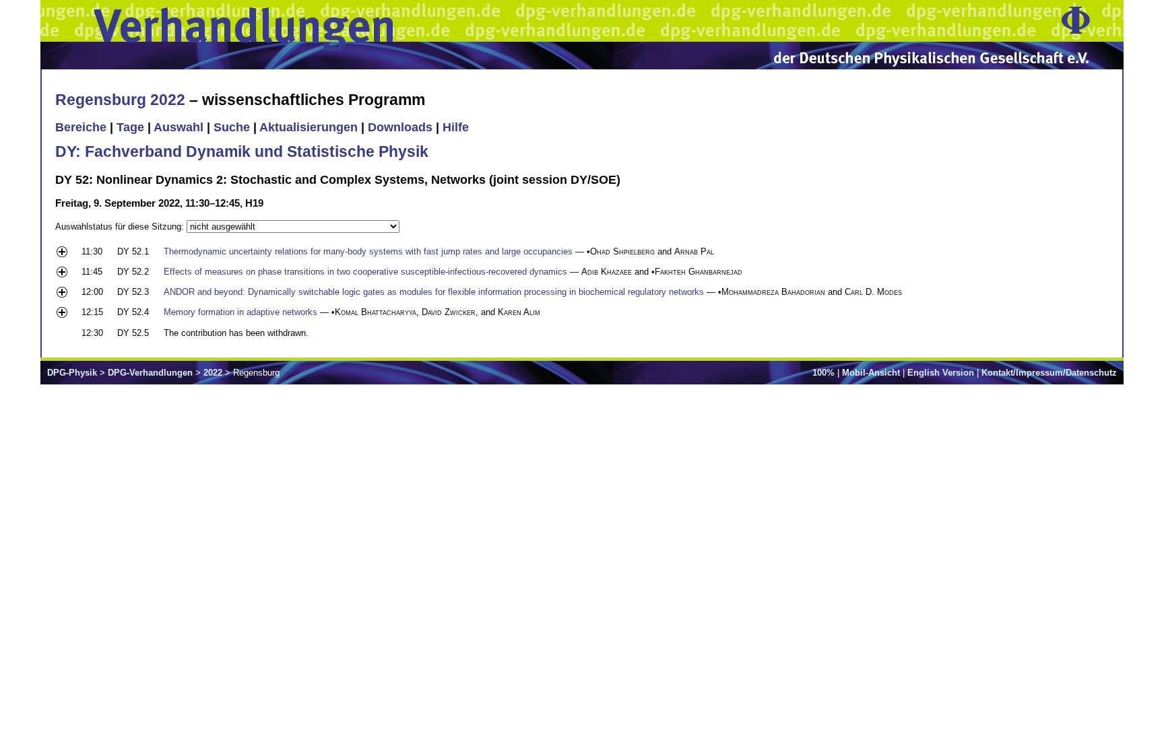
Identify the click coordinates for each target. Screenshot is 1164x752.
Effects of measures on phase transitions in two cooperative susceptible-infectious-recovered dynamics (365, 272)
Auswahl (178, 127)
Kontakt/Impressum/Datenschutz (1049, 373)
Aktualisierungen (308, 127)
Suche (232, 127)
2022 (212, 373)
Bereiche (80, 127)
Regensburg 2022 (120, 99)
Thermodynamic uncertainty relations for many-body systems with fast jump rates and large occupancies (368, 251)
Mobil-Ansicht (871, 373)
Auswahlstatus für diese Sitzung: (121, 226)
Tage (130, 127)
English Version (940, 373)
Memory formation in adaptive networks (240, 312)
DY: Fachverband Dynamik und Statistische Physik (241, 151)
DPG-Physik (72, 373)
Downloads (400, 127)
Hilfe (456, 127)
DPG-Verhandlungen (150, 373)
